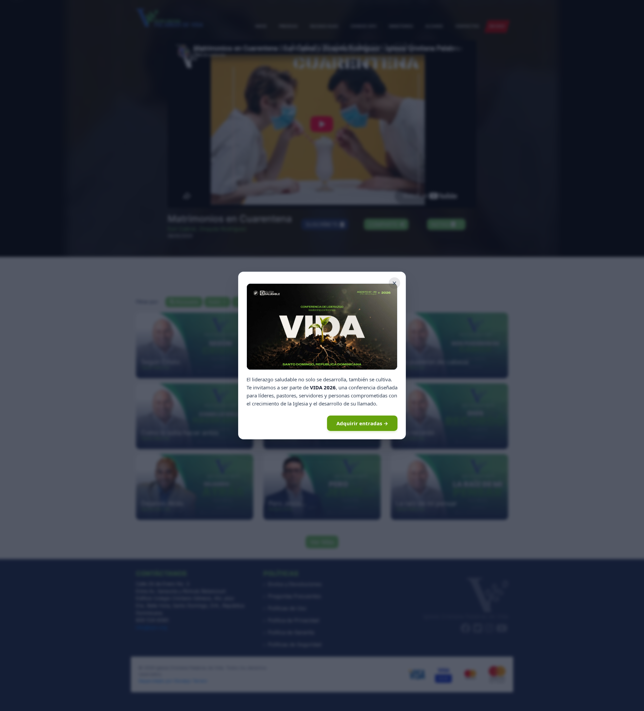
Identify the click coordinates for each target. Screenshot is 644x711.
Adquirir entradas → (362, 423)
